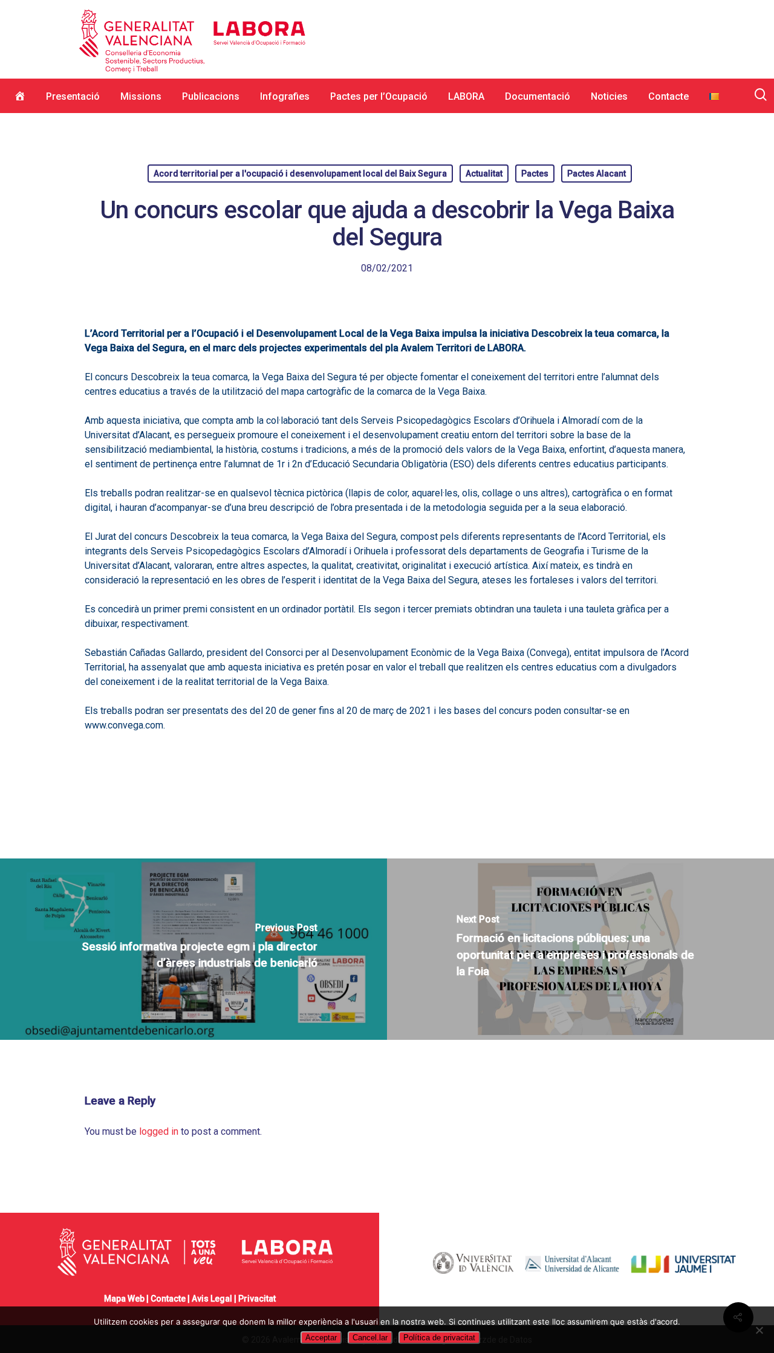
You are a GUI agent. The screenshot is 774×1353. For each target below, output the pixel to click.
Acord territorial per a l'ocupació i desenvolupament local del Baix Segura (300, 173)
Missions (140, 96)
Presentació (73, 96)
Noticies (609, 96)
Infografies (285, 96)
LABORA (466, 96)
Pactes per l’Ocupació (379, 96)
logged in (158, 1131)
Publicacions (210, 96)
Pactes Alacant (596, 173)
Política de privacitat (439, 1337)
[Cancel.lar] (759, 1330)
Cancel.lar (370, 1337)
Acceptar (321, 1337)
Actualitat (484, 173)
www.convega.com (124, 725)
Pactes (534, 173)
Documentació (537, 96)
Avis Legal (212, 1298)
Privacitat (257, 1298)
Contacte (668, 96)
